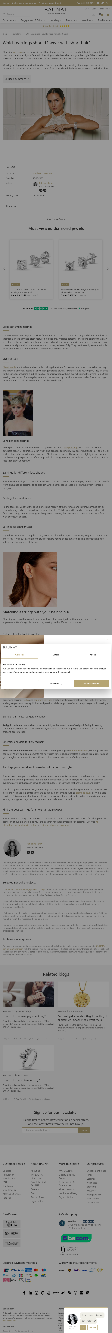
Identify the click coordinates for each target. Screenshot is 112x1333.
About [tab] (93, 655)
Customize (54, 683)
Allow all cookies (91, 683)
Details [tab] (56, 655)
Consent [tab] (19, 655)
